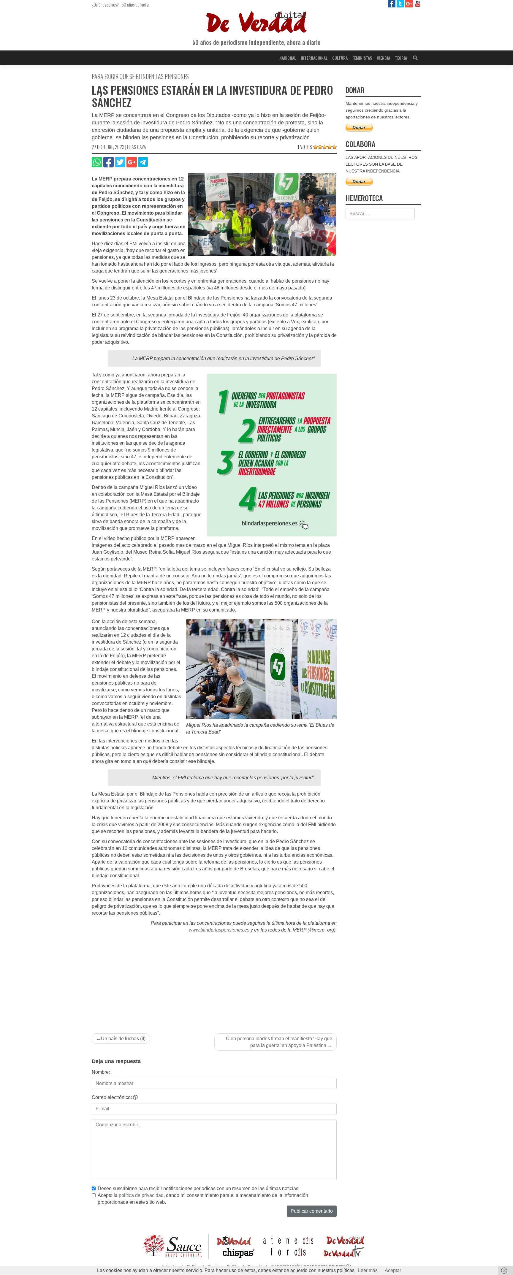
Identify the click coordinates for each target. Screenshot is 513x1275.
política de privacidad (141, 1195)
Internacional (314, 58)
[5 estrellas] (334, 147)
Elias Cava (136, 147)
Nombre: (101, 1072)
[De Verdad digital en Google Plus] (409, 3)
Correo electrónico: (112, 1097)
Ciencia (383, 58)
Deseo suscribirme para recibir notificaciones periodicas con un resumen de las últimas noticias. (199, 1188)
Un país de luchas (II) (123, 1038)
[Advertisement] (214, 978)
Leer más (368, 1270)
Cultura (340, 58)
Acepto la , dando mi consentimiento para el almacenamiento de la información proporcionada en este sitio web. (203, 1199)
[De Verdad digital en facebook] (392, 3)
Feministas (362, 58)
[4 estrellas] (329, 147)
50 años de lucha (135, 4)
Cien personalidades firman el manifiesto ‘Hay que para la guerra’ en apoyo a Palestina (279, 1042)
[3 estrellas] (324, 147)
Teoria (401, 58)
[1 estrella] (315, 147)
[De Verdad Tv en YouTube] (417, 3)
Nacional (287, 58)
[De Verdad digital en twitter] (401, 3)
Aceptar (393, 1270)
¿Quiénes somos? (105, 4)
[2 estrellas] (320, 147)
